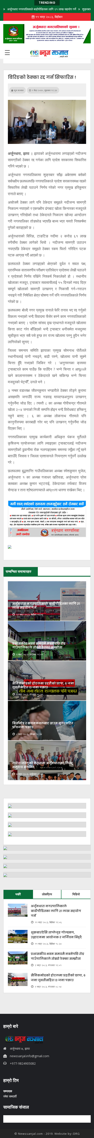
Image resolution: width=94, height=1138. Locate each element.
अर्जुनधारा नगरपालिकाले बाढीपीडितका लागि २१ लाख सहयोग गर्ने (41, 9)
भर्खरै (18, 894)
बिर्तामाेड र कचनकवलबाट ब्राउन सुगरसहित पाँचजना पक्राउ (42, 725)
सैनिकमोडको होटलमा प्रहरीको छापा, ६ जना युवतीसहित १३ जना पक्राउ (43, 685)
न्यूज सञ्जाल (18, 90)
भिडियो (76, 894)
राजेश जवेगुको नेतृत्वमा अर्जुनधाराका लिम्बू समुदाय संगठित (42, 765)
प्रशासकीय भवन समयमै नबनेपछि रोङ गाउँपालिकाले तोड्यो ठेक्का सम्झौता (39, 645)
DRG (76, 1134)
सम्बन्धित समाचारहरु (18, 571)
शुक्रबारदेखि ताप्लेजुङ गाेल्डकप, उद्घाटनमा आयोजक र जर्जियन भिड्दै (56, 934)
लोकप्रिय (47, 894)
